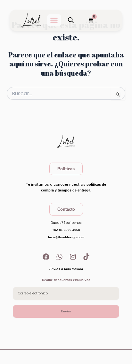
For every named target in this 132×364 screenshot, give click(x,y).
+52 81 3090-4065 (66, 230)
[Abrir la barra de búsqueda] (71, 20)
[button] (54, 20)
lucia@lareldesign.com (66, 237)
